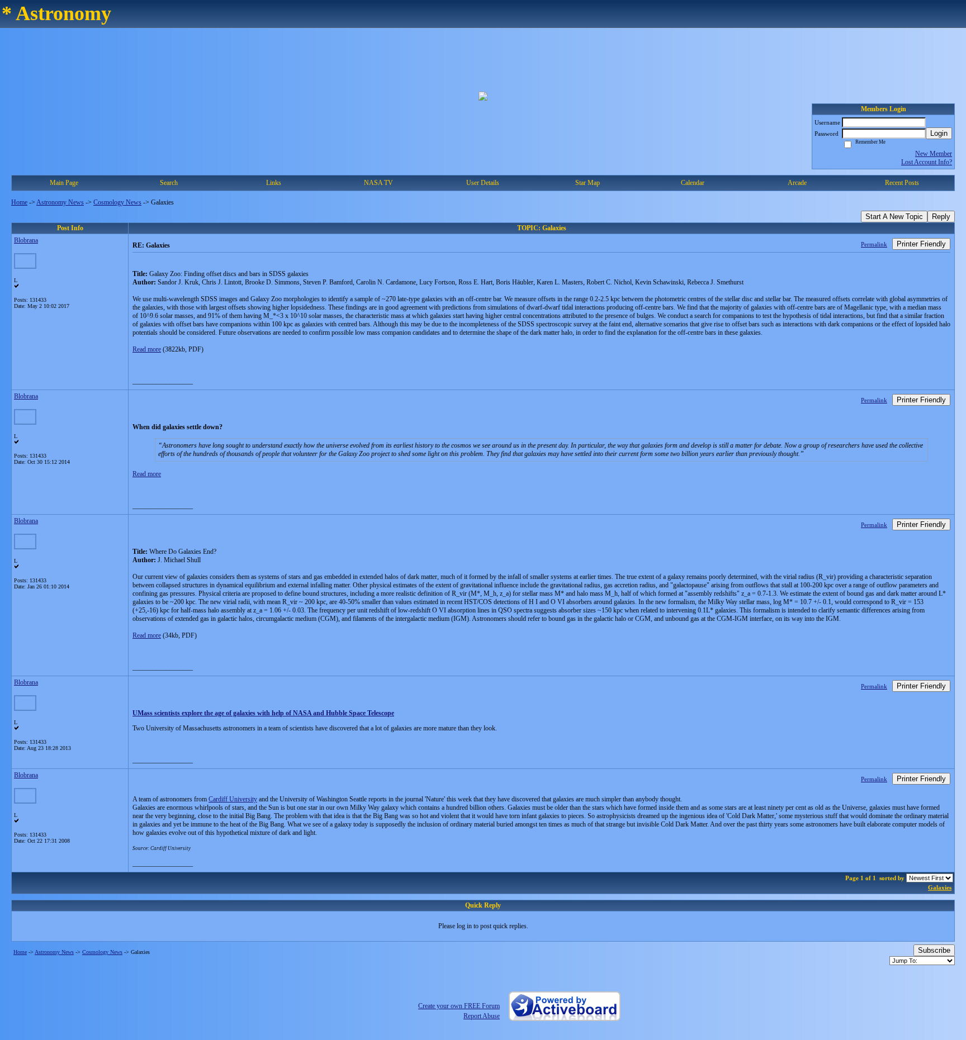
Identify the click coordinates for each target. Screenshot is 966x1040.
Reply (941, 216)
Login (939, 133)
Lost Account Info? (926, 162)
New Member (933, 154)
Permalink (874, 244)
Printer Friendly (921, 244)
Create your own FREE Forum (459, 1006)
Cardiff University (233, 799)
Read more (146, 349)
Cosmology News (117, 202)
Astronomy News (60, 202)
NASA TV (378, 183)
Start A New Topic (894, 216)
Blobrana (26, 240)
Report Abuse (481, 1016)
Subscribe (934, 950)
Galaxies (939, 887)
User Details (482, 183)
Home (19, 202)
